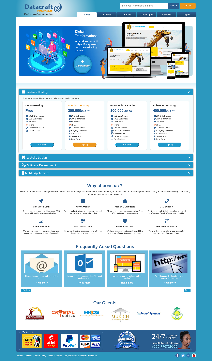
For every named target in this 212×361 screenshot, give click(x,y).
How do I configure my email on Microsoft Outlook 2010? (84, 277)
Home (87, 15)
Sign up (42, 145)
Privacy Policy (40, 356)
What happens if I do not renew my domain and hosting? (169, 277)
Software (126, 15)
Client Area (188, 6)
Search (173, 6)
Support (186, 15)
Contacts (166, 15)
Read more (42, 282)
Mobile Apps (147, 15)
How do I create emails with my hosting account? (41, 277)
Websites (107, 15)
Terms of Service (55, 356)
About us (19, 356)
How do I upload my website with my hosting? (127, 277)
